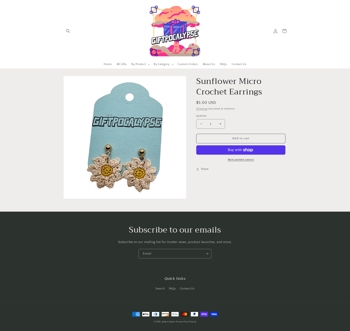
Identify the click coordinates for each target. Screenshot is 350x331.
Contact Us (187, 288)
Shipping (201, 108)
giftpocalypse (168, 322)
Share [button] (205, 169)
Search (160, 288)
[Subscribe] (206, 253)
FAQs (172, 288)
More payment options (241, 159)
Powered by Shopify (186, 322)
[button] (68, 31)
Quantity (201, 115)
